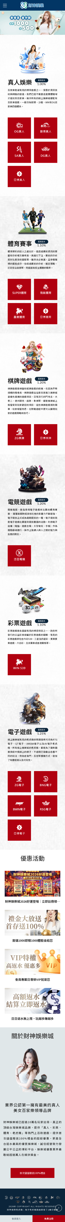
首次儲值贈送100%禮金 (32, 1173)
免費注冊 (48, 1218)
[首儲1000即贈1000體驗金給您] (32, 926)
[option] (32, 23)
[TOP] (58, 1208)
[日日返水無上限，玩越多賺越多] (32, 1004)
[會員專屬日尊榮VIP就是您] (32, 965)
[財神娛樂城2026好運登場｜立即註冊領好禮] (32, 887)
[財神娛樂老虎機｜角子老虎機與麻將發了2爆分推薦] (32, 5)
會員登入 (16, 1218)
